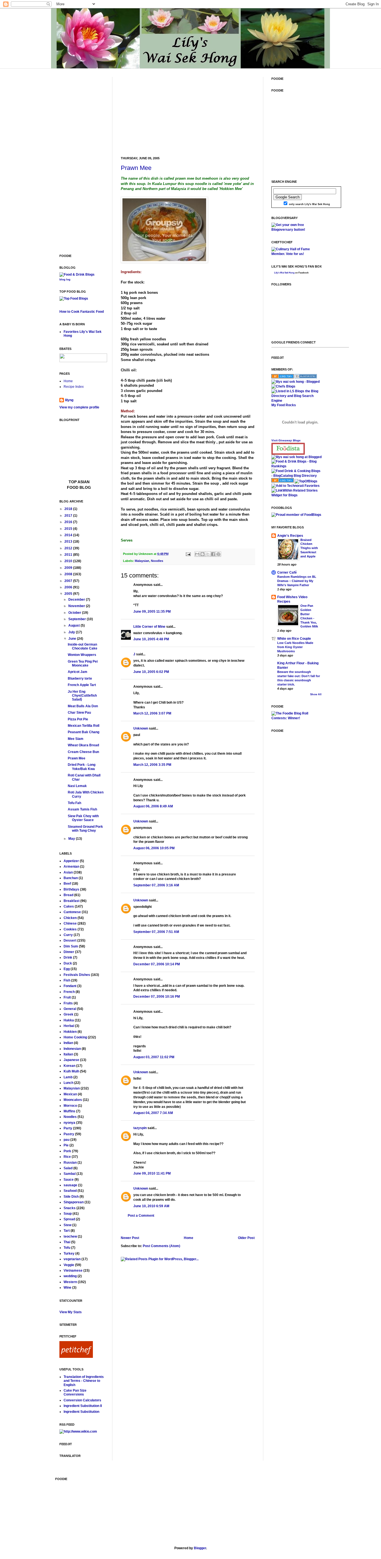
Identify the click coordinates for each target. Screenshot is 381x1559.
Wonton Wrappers (82, 655)
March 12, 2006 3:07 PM (152, 713)
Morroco (70, 1106)
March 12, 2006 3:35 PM (152, 765)
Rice (67, 1157)
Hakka (69, 1020)
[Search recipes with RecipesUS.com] (73, 298)
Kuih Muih (71, 1071)
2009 (68, 568)
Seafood (70, 1191)
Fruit (67, 997)
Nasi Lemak (77, 786)
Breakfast (71, 901)
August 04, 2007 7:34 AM (153, 1113)
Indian (68, 1043)
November (77, 606)
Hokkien (70, 1032)
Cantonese (72, 912)
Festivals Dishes (77, 975)
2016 (68, 522)
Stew (67, 1225)
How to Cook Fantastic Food (81, 312)
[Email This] (197, 554)
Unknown (140, 728)
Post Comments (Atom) (161, 1246)
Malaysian (142, 560)
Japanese (71, 1060)
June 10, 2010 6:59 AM (151, 1206)
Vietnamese (73, 1270)
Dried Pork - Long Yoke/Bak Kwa (81, 767)
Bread (68, 895)
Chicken (70, 918)
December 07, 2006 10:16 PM (156, 997)
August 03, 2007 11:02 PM (153, 1057)
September (77, 619)
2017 (68, 516)
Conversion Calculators (82, 1400)
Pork (67, 1151)
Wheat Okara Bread (83, 745)
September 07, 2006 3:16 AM (156, 885)
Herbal (69, 1026)
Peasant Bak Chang (83, 732)
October (75, 613)
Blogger (200, 1548)
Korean (69, 1066)
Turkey (69, 1253)
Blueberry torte (80, 678)
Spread (69, 1219)
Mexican (70, 1094)
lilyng (69, 400)
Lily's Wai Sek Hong (284, 272)
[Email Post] (188, 553)
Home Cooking (75, 1037)
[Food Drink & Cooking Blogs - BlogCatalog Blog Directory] (296, 476)
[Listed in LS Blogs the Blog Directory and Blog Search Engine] (296, 401)
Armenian (71, 866)
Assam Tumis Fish (82, 809)
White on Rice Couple (294, 639)
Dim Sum (71, 946)
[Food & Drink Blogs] (77, 274)
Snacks (70, 1208)
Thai (67, 1242)
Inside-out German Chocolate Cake (82, 646)
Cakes (69, 906)
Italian (68, 1054)
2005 (68, 594)
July (72, 632)
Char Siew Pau (79, 712)
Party (68, 1128)
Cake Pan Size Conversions (75, 1392)
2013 (68, 541)
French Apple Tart (82, 685)
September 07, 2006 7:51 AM (156, 932)
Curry (68, 935)
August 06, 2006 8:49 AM (153, 806)
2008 (68, 574)
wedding (70, 1276)
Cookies (70, 929)
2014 (68, 535)
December (77, 600)
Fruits (68, 1003)
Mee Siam (75, 739)
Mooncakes (73, 1100)
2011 (68, 555)
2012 (68, 548)
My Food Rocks (283, 405)
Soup (68, 1214)
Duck (68, 963)
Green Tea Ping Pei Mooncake (83, 663)
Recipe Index (74, 387)
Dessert (70, 940)
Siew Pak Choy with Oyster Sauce (83, 818)
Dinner (69, 952)
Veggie (69, 1265)
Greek (68, 1014)
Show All (316, 694)
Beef (67, 884)
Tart (67, 1231)
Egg (67, 969)
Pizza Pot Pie (78, 719)
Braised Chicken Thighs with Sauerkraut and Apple (309, 548)
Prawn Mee (136, 167)
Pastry (69, 1134)
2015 (68, 529)
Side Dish (71, 1197)
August (74, 625)
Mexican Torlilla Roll (83, 726)
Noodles (157, 560)
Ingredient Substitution (81, 1412)
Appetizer (71, 861)
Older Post (246, 1238)
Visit (286, 440)
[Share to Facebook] (213, 554)
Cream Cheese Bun (83, 752)
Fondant (70, 986)
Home (188, 1238)
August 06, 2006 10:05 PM (154, 848)
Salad (68, 1168)
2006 (68, 587)
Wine (67, 1287)
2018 (68, 509)
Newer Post (130, 1238)
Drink (68, 957)
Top (73, 482)
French (69, 992)
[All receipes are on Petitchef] (76, 1357)
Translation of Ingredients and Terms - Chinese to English (84, 1381)
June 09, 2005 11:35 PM (152, 612)
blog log (64, 279)
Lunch (68, 1083)
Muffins (69, 1111)
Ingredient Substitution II (83, 1406)
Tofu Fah (74, 803)
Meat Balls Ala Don (83, 706)
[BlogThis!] (202, 554)
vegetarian (72, 1259)
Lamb (68, 1077)
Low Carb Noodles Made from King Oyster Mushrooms (295, 647)
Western (70, 1282)
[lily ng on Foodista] (288, 449)
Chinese (70, 923)
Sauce (69, 1180)
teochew (70, 1236)
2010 (68, 561)
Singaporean (74, 1202)
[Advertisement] (162, 112)
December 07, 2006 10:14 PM (156, 964)
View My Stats (70, 1312)
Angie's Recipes (290, 536)
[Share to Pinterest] (218, 554)
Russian (70, 1163)
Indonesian (72, 1049)
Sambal (70, 1174)
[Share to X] (208, 554)
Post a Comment (141, 1216)
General (70, 1009)
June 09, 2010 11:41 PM (152, 1173)
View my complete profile (79, 407)
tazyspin (140, 1128)
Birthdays (71, 889)
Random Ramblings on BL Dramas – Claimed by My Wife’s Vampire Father (296, 581)
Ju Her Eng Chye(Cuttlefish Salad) (82, 696)
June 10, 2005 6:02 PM (151, 672)
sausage (70, 1185)
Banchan (71, 878)
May (72, 839)
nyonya (69, 1123)
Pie (66, 1145)
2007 (68, 581)
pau (66, 1140)
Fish (67, 980)
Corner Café (287, 572)
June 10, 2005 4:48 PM (151, 639)
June (72, 639)
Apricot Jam (77, 672)
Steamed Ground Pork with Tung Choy (85, 829)
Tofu (67, 1248)
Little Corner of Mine (149, 627)
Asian (68, 872)
